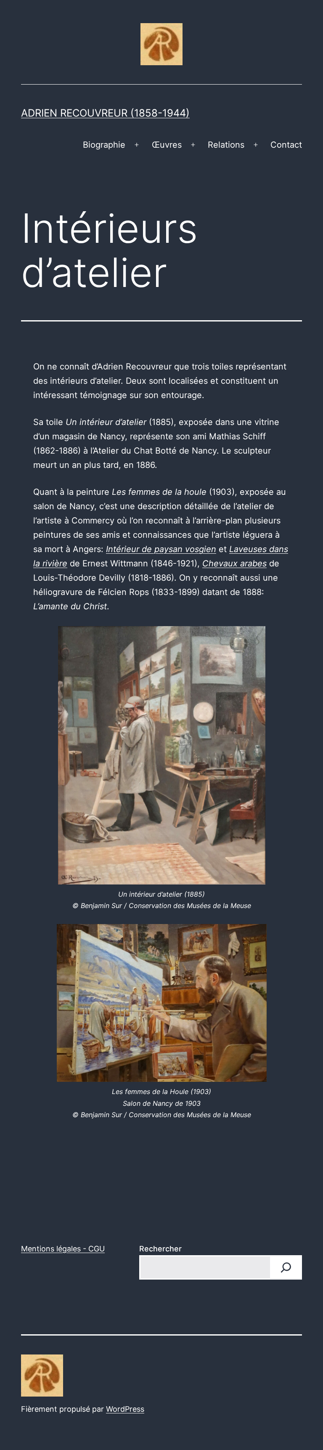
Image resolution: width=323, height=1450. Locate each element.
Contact (286, 145)
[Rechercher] (286, 1267)
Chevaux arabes (234, 563)
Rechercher (160, 1248)
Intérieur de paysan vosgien (161, 549)
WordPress (125, 1409)
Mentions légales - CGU (63, 1248)
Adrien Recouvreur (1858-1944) (105, 113)
